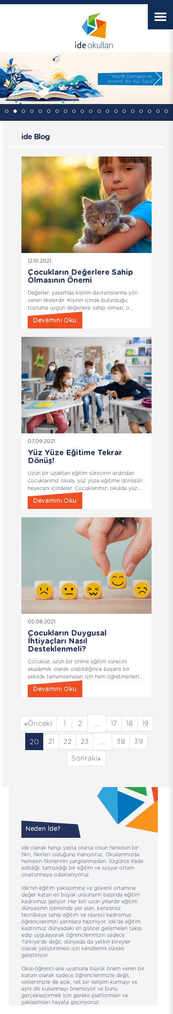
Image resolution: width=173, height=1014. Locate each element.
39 (138, 741)
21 (51, 741)
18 (129, 723)
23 (85, 741)
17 (114, 723)
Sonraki (84, 758)
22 (67, 741)
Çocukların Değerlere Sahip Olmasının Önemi (80, 276)
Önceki (40, 723)
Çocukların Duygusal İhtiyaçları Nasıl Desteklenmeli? (67, 641)
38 (120, 741)
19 (145, 723)
